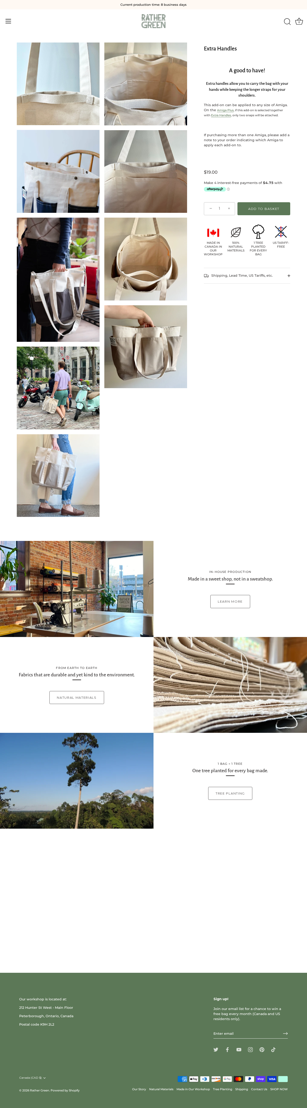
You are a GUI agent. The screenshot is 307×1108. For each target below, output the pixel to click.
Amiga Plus (225, 110)
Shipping (241, 1089)
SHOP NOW (279, 1089)
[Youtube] (238, 1049)
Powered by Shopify (65, 1090)
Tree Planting (230, 793)
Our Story (139, 1089)
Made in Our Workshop (193, 1089)
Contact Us (259, 1089)
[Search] (287, 22)
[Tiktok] (273, 1049)
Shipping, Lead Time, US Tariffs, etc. (241, 275)
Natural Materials (77, 697)
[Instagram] (250, 1049)
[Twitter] (215, 1049)
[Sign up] (285, 1033)
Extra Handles (221, 115)
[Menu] (8, 21)
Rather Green (39, 1090)
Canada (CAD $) (30, 1077)
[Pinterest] (262, 1049)
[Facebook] (227, 1049)
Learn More (230, 601)
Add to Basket (263, 209)
